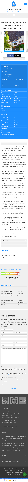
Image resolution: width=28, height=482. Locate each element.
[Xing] (15, 11)
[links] (7, 15)
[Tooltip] (26, 478)
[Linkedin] (18, 11)
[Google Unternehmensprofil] (12, 11)
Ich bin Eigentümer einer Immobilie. (9, 377)
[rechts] (20, 15)
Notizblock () (7, 58)
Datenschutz (16, 470)
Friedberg (7, 448)
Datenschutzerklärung (11, 366)
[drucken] (24, 58)
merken (14, 58)
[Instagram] (20, 11)
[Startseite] (14, 4)
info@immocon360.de (6, 257)
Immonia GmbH (21, 468)
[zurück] (3, 400)
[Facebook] (7, 11)
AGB (11, 470)
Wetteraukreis (20, 448)
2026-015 (4, 81)
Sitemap (21, 470)
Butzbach (17, 447)
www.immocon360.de (10, 427)
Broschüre (20, 58)
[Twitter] (10, 11)
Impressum (7, 470)
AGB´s (19, 379)
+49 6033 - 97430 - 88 (15, 9)
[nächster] (24, 400)
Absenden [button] (13, 388)
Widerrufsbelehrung (11, 379)
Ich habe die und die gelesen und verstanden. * (14, 381)
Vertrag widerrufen (19, 472)
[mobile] (25, 4)
